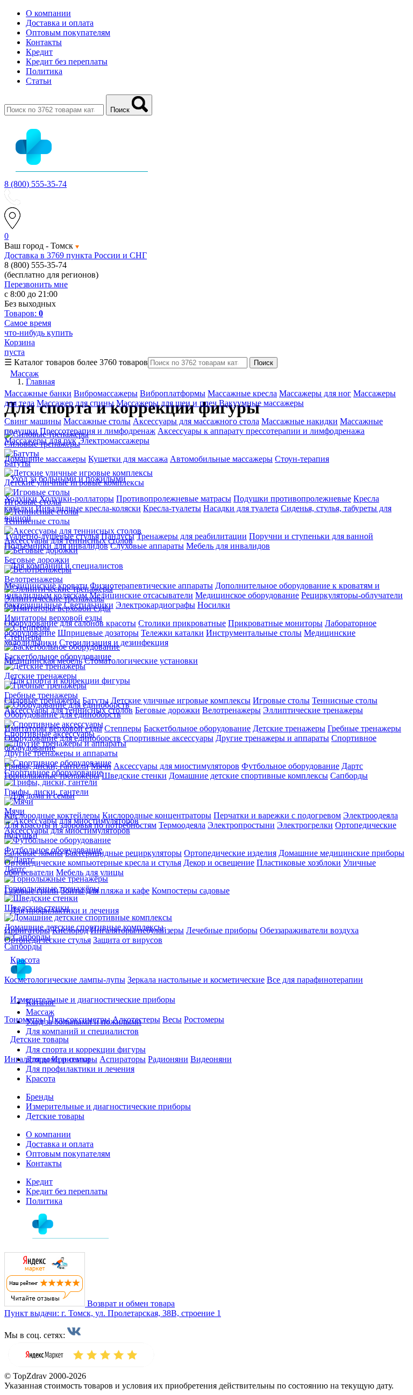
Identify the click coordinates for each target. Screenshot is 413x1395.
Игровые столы (281, 700)
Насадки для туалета (241, 508)
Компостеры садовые (191, 890)
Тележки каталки (172, 632)
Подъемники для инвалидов (56, 545)
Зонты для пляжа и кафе (105, 890)
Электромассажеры (114, 440)
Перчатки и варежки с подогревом (277, 815)
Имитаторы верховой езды (53, 728)
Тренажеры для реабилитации (192, 536)
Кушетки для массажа (128, 458)
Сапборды (349, 775)
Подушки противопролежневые (292, 498)
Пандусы (117, 536)
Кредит (39, 51)
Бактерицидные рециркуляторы (123, 853)
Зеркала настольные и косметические (196, 979)
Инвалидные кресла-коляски (88, 508)
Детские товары (55, 1116)
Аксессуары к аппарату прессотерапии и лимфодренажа (261, 430)
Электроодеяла (370, 815)
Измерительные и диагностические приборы (108, 1106)
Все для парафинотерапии (315, 979)
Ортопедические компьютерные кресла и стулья (92, 862)
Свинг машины (32, 421)
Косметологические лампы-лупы (64, 979)
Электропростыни (241, 825)
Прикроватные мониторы (275, 623)
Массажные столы (97, 421)
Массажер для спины (75, 403)
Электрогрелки (305, 825)
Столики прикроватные (182, 623)
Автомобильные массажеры (221, 458)
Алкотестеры (136, 1019)
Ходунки (21, 498)
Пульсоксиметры (79, 1019)
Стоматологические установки (141, 660)
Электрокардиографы (155, 604)
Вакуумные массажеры (261, 403)
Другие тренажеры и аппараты (272, 738)
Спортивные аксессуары (168, 738)
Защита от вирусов (127, 939)
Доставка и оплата (60, 22)
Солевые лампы (33, 853)
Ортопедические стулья (47, 939)
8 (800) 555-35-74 (35, 183)
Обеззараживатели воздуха (309, 930)
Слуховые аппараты (147, 545)
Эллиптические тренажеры (313, 710)
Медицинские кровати (46, 585)
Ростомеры (204, 1019)
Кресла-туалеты (172, 508)
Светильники (88, 604)
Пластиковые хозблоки (299, 862)
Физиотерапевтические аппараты (151, 585)
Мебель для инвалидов (228, 545)
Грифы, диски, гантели (46, 766)
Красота (40, 1078)
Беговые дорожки (167, 710)
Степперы (122, 728)
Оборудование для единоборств (62, 738)
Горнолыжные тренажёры (51, 775)
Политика (44, 71)
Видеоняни (211, 1059)
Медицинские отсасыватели (141, 595)
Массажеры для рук (40, 440)
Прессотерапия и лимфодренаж (97, 430)
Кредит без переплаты (67, 61)
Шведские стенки (134, 775)
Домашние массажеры (45, 458)
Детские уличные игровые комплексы (181, 700)
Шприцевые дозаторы (98, 632)
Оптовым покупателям (68, 32)
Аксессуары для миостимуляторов (176, 766)
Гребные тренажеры (364, 728)
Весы (172, 1019)
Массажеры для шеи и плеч (166, 403)
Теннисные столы (345, 700)
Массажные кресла (242, 393)
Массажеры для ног (315, 393)
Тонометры (25, 1019)
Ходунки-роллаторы (76, 498)
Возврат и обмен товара (131, 1303)
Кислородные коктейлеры (52, 815)
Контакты (44, 42)
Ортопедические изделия (230, 853)
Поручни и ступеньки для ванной (311, 536)
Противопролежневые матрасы (173, 498)
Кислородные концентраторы (156, 815)
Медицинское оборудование (247, 595)
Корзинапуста (19, 347)
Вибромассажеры (106, 393)
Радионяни (168, 1059)
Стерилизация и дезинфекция (113, 642)
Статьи (39, 80)
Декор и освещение (218, 862)
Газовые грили (31, 890)
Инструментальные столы (254, 632)
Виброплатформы (172, 393)
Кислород (70, 930)
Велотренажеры (231, 710)
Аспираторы (122, 1059)
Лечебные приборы (222, 930)
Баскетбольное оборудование (197, 728)
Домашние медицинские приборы (341, 853)
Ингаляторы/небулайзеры (137, 930)
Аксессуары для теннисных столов (68, 710)
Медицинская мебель (43, 660)
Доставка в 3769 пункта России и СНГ (75, 255)
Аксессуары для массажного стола (196, 421)
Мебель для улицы (90, 872)
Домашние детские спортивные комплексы (248, 775)
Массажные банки (38, 393)
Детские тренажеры (289, 728)
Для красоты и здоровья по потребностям (80, 825)
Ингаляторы (26, 1059)
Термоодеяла (182, 825)
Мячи (101, 766)
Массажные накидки (299, 421)
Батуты (95, 700)
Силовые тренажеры (42, 700)
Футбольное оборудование (290, 766)
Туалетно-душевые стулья (51, 536)
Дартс (352, 766)
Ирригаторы (27, 930)
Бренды (40, 1096)
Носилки (213, 604)
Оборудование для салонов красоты (70, 623)
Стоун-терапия (302, 458)
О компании (48, 13)
